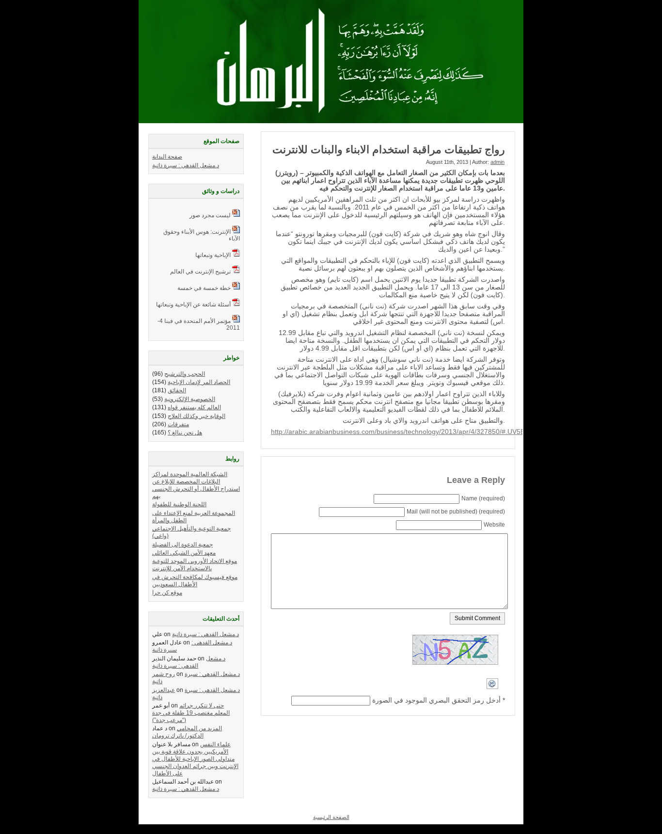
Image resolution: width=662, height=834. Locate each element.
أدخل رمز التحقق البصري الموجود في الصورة (436, 700)
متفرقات (178, 424)
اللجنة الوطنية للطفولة (179, 504)
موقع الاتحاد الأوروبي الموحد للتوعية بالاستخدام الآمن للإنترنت (194, 565)
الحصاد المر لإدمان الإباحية (199, 382)
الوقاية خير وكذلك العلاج (196, 416)
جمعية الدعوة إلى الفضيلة (182, 544)
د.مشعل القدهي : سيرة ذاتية (185, 165)
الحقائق (177, 390)
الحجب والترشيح (184, 373)
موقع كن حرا (167, 592)
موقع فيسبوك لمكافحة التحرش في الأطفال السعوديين (194, 581)
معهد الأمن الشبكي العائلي (184, 552)
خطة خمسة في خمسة (204, 288)
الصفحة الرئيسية (331, 817)
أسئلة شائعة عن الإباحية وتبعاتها (193, 304)
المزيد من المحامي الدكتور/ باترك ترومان (187, 732)
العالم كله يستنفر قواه (194, 407)
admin (497, 162)
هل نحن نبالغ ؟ (185, 432)
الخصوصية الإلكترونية (189, 399)
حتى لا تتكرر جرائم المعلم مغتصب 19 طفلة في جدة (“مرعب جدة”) (191, 712)
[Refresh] (492, 693)
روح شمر (163, 674)
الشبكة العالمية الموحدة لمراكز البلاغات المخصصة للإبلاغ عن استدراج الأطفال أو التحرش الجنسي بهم (196, 485)
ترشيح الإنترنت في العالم (200, 271)
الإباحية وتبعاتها (213, 255)
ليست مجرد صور (210, 215)
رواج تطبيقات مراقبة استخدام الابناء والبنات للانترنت (388, 150)
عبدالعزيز (163, 690)
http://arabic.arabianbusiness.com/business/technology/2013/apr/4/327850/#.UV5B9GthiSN (411, 431)
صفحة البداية (167, 156)
